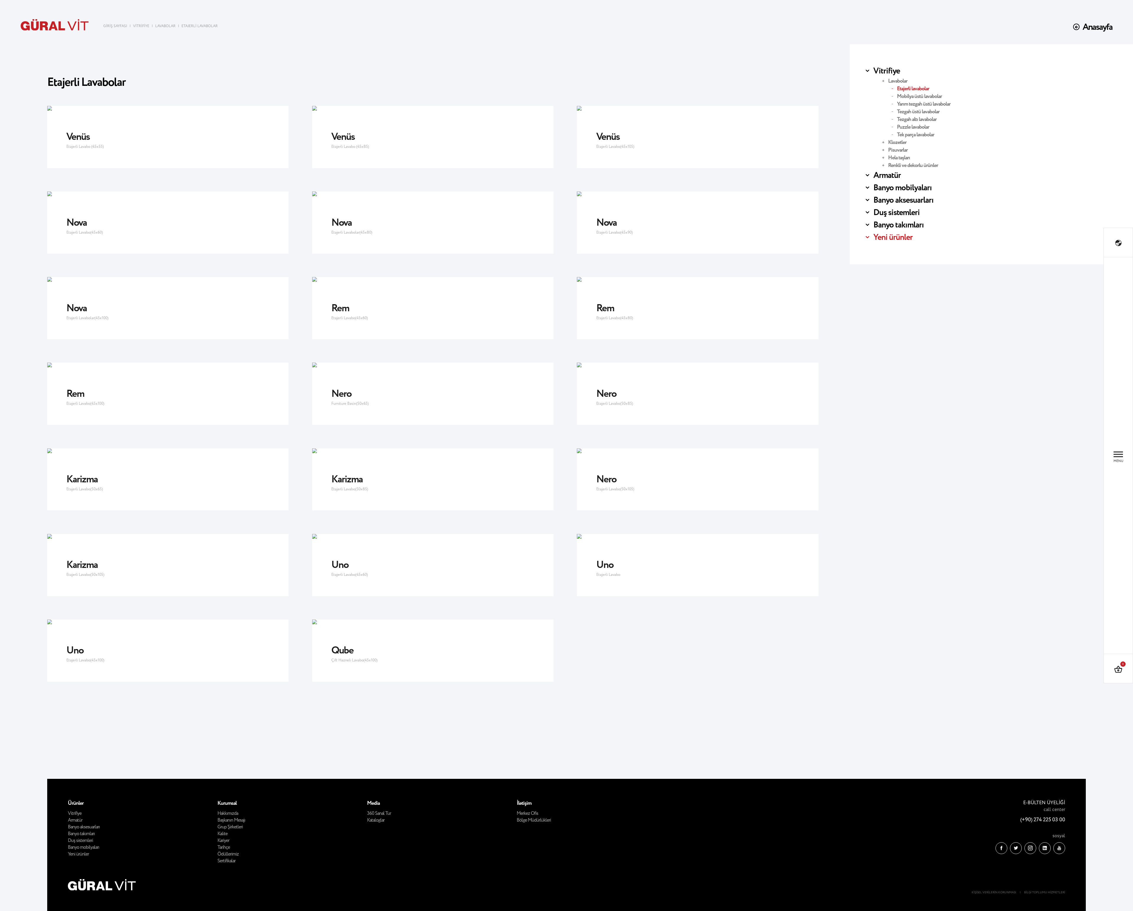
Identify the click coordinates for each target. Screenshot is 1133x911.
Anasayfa (1097, 27)
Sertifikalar (226, 861)
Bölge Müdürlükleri (534, 820)
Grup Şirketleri (230, 827)
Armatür (887, 175)
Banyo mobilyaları (902, 188)
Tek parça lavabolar (915, 135)
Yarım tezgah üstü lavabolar (923, 104)
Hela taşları (899, 158)
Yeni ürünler (893, 237)
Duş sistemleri (896, 213)
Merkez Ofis (527, 813)
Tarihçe (223, 847)
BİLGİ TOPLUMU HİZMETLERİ (1044, 892)
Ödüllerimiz (228, 854)
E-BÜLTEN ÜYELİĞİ (1044, 802)
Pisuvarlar (898, 150)
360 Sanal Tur (379, 813)
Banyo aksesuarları (903, 200)
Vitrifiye (886, 71)
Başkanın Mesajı (231, 820)
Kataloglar (375, 820)
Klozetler (897, 142)
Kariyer (223, 840)
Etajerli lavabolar (913, 89)
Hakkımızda (227, 813)
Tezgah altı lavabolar (916, 119)
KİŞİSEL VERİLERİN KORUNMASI (994, 892)
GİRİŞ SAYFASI (115, 26)
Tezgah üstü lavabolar (918, 112)
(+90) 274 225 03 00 (1042, 820)
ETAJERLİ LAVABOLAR (199, 26)
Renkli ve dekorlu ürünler (913, 165)
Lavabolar (897, 81)
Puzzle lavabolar (913, 127)
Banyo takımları (898, 225)
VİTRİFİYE (141, 26)
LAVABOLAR (165, 26)
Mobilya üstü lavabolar (919, 96)
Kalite (222, 833)
